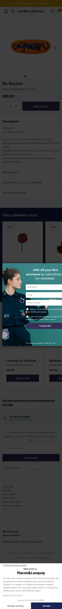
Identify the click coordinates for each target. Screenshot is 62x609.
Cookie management (12, 505)
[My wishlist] (52, 11)
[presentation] (6, 48)
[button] (5, 11)
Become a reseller (10, 541)
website (31, 541)
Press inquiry (8, 498)
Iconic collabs (8, 494)
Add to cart (41, 106)
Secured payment (41, 557)
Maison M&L (8, 486)
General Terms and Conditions (20, 553)
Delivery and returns (11, 501)
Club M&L (6, 490)
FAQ (4, 509)
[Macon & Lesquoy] (31, 11)
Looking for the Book (21, 360)
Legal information (47, 553)
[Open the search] (13, 11)
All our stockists (11, 535)
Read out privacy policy (13, 595)
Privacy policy (23, 557)
